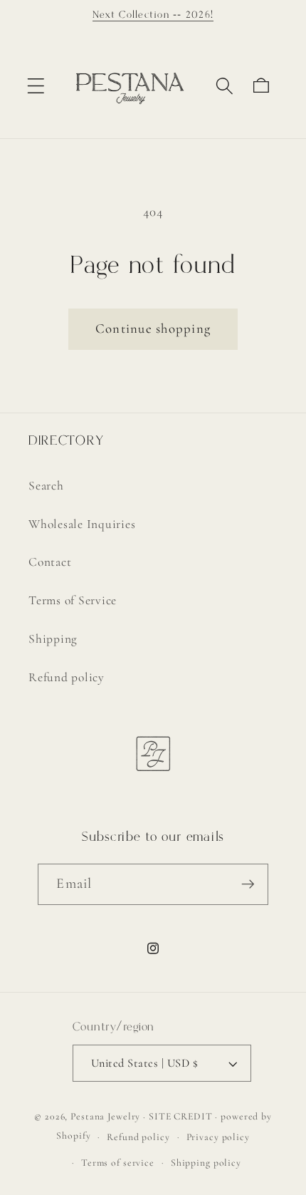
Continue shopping (153, 328)
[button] (36, 85)
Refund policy (66, 677)
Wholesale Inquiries (81, 524)
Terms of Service (72, 600)
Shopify (73, 1136)
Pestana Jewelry (105, 1116)
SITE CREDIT (181, 1116)
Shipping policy (206, 1163)
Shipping (53, 638)
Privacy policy (218, 1137)
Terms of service (117, 1163)
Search (46, 485)
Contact (49, 561)
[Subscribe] (248, 884)
